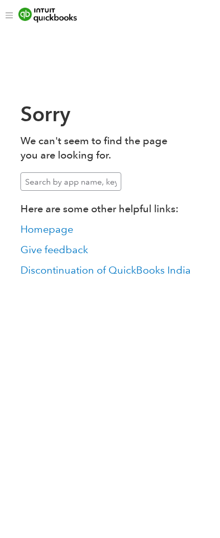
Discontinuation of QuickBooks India (105, 270)
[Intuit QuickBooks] (54, 15)
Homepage (46, 229)
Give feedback (54, 249)
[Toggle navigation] (9, 15)
